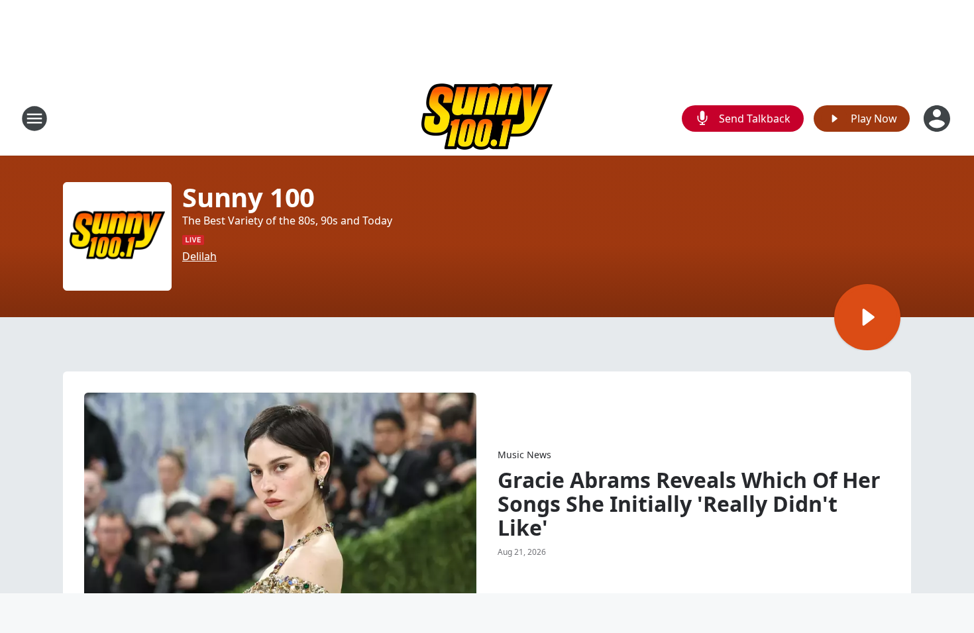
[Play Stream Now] (867, 317)
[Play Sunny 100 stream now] (117, 236)
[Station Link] (487, 118)
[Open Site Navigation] (34, 118)
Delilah (199, 256)
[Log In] (938, 118)
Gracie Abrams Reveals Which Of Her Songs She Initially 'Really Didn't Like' (689, 504)
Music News (524, 454)
